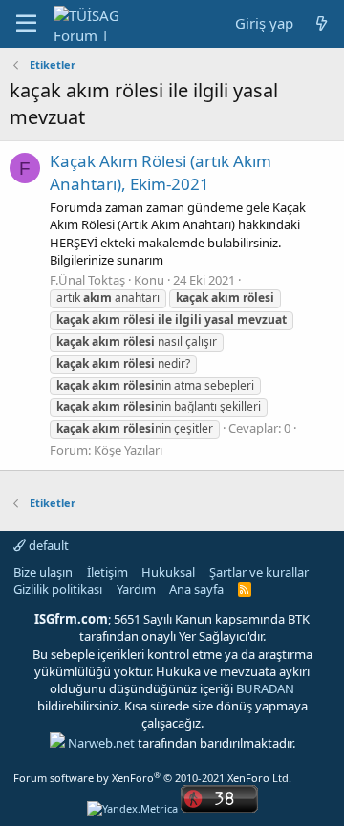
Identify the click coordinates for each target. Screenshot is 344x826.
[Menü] (26, 24)
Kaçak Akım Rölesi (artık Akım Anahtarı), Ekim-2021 (160, 172)
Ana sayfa (196, 589)
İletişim (107, 572)
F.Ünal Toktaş (87, 279)
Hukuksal (168, 572)
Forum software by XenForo (152, 778)
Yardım (136, 589)
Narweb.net (101, 743)
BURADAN (265, 688)
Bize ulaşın (43, 572)
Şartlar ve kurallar (259, 572)
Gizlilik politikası (57, 589)
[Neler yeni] (321, 23)
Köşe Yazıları (128, 449)
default (47, 545)
